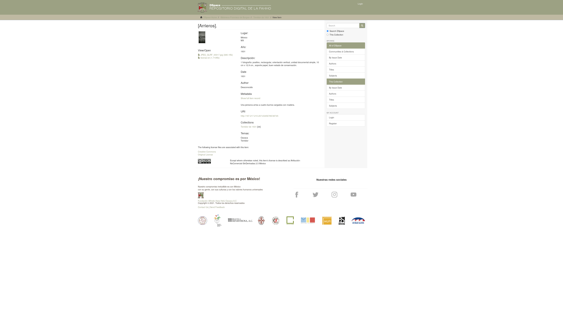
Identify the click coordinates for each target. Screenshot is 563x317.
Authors (332, 63)
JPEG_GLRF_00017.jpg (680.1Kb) (216, 54)
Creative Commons (207, 151)
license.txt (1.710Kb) (210, 57)
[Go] (362, 25)
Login (331, 117)
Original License (205, 154)
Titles (331, 69)
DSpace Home (210, 17)
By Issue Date (335, 57)
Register (333, 123)
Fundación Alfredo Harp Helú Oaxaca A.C (217, 200)
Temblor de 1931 (261, 17)
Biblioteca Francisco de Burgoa (235, 17)
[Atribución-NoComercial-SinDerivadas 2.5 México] (212, 161)
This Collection (336, 34)
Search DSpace (337, 30)
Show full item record (250, 98)
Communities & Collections (341, 51)
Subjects (333, 75)
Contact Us (203, 207)
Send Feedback (217, 207)
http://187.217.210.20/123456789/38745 (259, 115)
